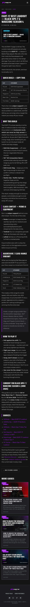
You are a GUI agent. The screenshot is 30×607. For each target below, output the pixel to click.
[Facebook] (20, 598)
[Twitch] (13, 598)
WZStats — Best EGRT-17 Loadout (15, 419)
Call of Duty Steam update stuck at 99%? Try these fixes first (14, 568)
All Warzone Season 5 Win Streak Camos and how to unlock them (12, 501)
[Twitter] (17, 598)
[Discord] (9, 598)
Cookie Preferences (19, 593)
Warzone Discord (10, 457)
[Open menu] (27, 3)
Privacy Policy (9, 593)
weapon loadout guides (17, 459)
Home (3, 9)
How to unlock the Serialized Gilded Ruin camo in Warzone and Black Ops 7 (15, 535)
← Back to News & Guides (10, 470)
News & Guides (8, 9)
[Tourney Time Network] (7, 2)
